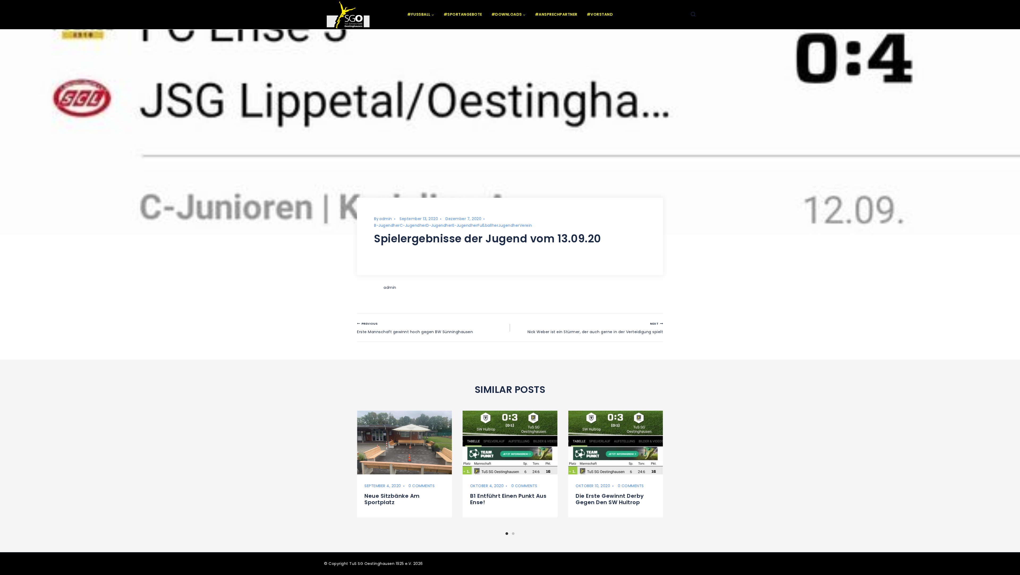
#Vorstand (600, 14)
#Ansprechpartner (556, 14)
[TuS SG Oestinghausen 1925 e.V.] (349, 14)
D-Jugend (436, 225)
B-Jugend (383, 225)
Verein (526, 225)
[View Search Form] (693, 14)
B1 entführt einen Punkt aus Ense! (508, 499)
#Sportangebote (463, 14)
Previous (353, 471)
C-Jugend (410, 225)
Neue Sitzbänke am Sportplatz (392, 499)
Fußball (485, 225)
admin (385, 218)
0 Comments (422, 485)
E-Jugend (461, 225)
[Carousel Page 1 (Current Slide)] (507, 533)
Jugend (505, 225)
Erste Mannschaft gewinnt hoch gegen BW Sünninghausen (415, 327)
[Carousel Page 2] (513, 533)
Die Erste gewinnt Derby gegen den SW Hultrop (610, 499)
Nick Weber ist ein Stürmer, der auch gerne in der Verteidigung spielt (595, 327)
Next (667, 471)
